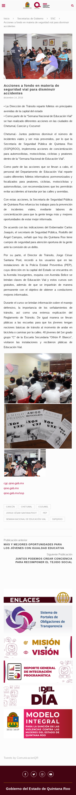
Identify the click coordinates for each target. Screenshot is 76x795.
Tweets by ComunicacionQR (21, 757)
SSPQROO (57, 519)
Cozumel (43, 507)
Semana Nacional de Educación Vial (26, 519)
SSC (53, 18)
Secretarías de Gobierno (30, 18)
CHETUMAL (26, 507)
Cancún (10, 507)
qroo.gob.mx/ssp (14, 493)
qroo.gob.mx (11, 488)
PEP (45, 513)
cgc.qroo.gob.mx (14, 483)
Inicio (6, 18)
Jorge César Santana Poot (21, 513)
